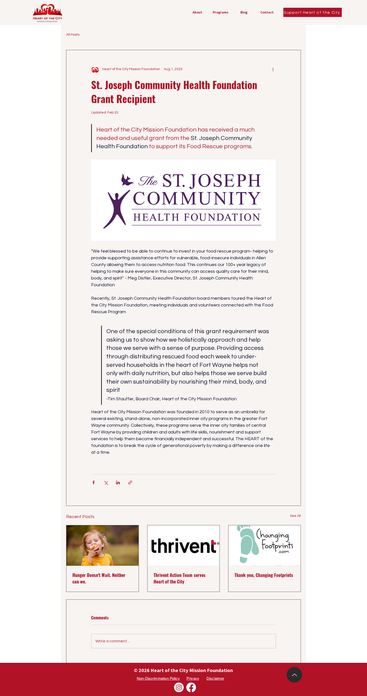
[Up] (294, 675)
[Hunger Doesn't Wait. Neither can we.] (102, 545)
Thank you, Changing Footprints (263, 575)
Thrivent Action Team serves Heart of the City (179, 578)
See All (295, 516)
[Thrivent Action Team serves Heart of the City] (184, 545)
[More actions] (273, 69)
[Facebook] (191, 687)
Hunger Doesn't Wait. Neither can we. (98, 578)
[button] (220, 12)
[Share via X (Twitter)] (105, 482)
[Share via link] (130, 482)
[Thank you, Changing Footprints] (264, 545)
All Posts (72, 34)
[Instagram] (179, 687)
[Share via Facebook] (93, 482)
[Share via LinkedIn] (118, 482)
